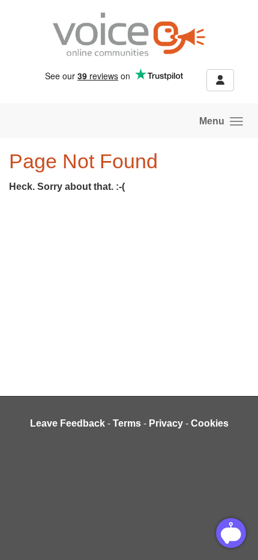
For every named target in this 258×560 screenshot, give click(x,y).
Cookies (210, 423)
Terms (127, 423)
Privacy (166, 423)
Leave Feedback (67, 423)
